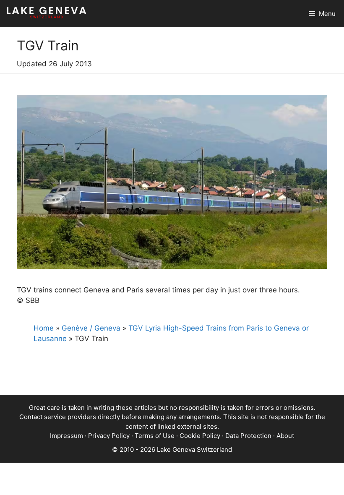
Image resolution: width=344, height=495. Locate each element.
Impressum (66, 436)
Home (44, 328)
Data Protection (248, 436)
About (285, 436)
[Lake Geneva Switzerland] (46, 13)
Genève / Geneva (91, 328)
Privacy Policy (109, 436)
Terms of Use (155, 436)
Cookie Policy (200, 436)
